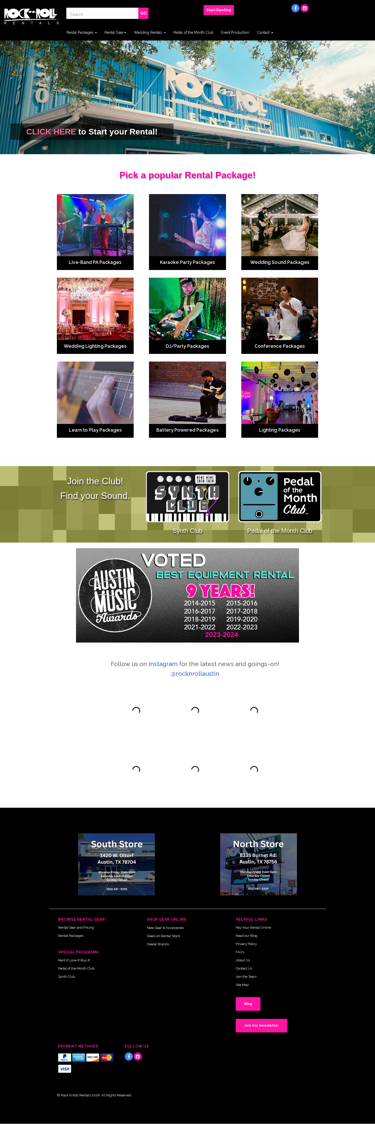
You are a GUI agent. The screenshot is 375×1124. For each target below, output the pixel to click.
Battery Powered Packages (187, 430)
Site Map (242, 985)
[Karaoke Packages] (187, 225)
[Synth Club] (187, 497)
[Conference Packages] (279, 309)
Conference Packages (280, 346)
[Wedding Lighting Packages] (95, 309)
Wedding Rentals (148, 32)
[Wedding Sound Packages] (279, 225)
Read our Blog (246, 936)
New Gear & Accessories (165, 928)
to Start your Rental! (92, 131)
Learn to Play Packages (95, 430)
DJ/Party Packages (187, 346)
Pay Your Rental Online (253, 927)
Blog (248, 1004)
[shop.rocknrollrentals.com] (31, 16)
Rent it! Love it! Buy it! (74, 960)
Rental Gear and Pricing (76, 927)
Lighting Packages (280, 430)
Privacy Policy (246, 944)
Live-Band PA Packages (95, 262)
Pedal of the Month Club (193, 32)
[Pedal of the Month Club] (279, 497)
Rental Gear (114, 32)
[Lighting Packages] (279, 393)
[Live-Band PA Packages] (95, 225)
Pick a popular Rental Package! (187, 175)
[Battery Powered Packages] (187, 393)
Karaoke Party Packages (187, 262)
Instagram (163, 664)
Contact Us (244, 968)
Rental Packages (80, 32)
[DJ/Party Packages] (187, 309)
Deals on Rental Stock (163, 936)
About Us (243, 960)
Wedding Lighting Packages (95, 346)
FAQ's (240, 952)
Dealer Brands (158, 944)
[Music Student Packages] (95, 393)
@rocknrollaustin (195, 673)
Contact (264, 32)
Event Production (235, 32)
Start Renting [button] (218, 10)
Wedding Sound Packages (279, 262)
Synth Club (187, 530)
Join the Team (246, 977)
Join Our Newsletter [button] (261, 1025)
